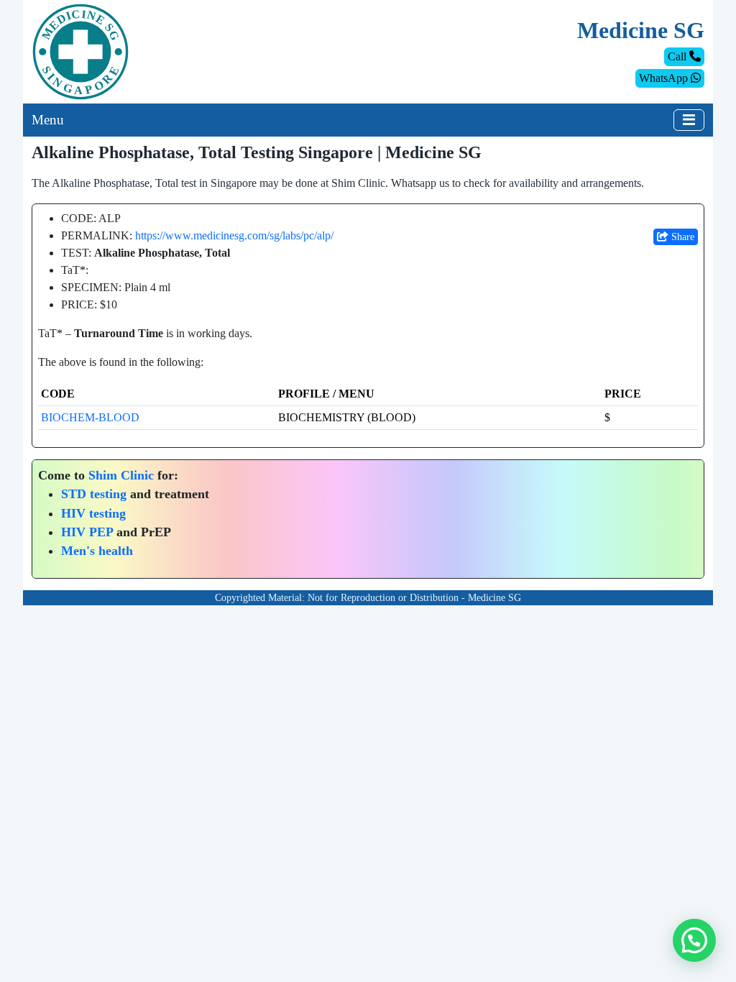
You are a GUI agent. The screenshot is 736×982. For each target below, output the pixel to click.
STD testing (93, 494)
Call (678, 56)
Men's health (97, 550)
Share (681, 236)
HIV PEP (87, 532)
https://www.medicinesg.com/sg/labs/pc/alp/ (234, 235)
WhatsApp (665, 78)
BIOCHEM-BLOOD (90, 417)
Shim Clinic (121, 475)
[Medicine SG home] (80, 51)
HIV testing (93, 513)
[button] (694, 940)
